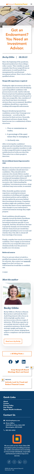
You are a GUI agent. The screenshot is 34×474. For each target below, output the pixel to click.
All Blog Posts (17, 354)
